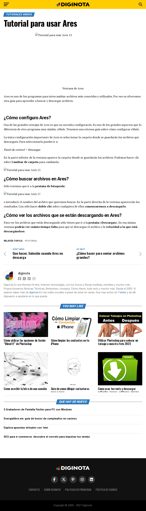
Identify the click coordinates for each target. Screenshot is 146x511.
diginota (24, 273)
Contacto (34, 489)
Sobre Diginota (52, 489)
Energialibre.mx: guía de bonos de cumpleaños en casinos (40, 418)
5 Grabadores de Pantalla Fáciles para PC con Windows (38, 409)
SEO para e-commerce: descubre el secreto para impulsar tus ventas (47, 436)
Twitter (122, 292)
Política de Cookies (106, 489)
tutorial (31, 241)
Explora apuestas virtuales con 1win (26, 427)
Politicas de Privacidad (78, 489)
